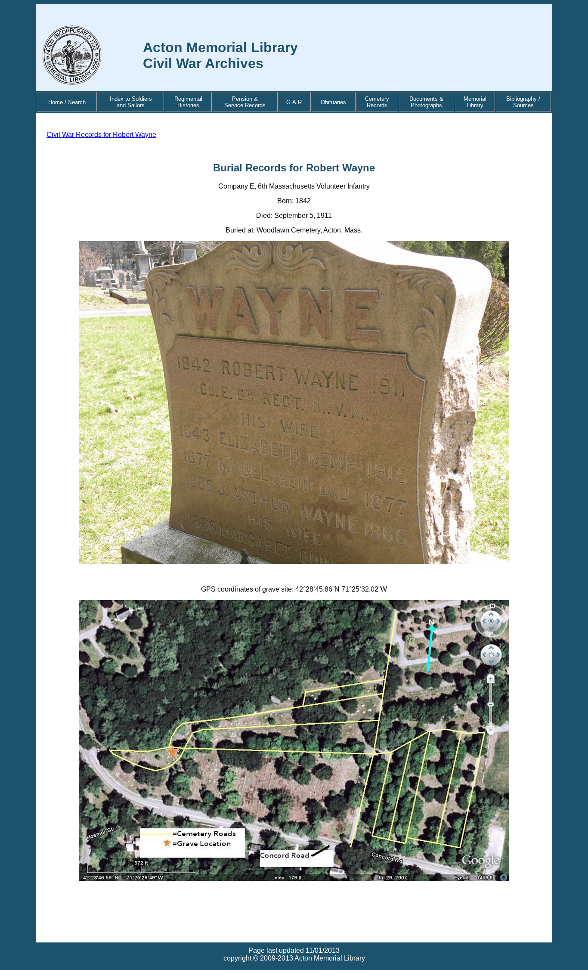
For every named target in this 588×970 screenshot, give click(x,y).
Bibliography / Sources (523, 102)
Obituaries (333, 102)
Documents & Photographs (426, 102)
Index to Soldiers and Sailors (131, 102)
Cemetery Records (377, 102)
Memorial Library (475, 102)
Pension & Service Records (245, 102)
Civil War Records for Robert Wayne (101, 134)
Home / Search (67, 102)
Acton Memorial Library (329, 958)
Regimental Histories (188, 102)
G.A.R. (294, 102)
